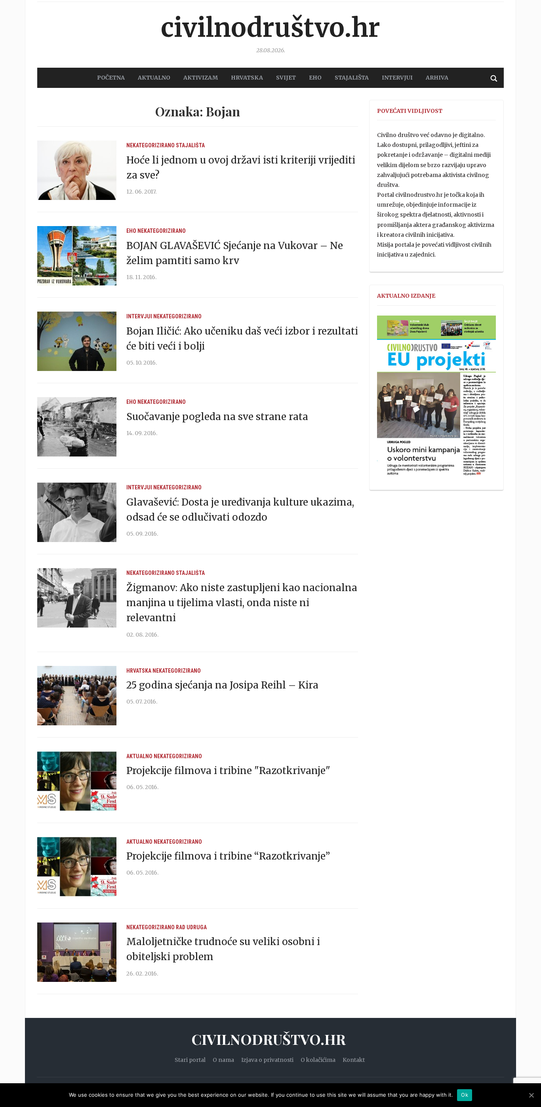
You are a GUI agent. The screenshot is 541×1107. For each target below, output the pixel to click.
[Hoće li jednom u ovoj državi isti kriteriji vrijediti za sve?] (76, 169)
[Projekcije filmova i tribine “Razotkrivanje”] (76, 866)
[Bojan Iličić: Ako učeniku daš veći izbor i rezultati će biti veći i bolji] (76, 340)
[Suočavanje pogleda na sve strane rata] (76, 426)
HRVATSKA (247, 77)
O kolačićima (318, 1059)
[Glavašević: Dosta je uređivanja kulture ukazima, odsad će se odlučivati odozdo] (76, 511)
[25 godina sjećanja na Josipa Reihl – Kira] (76, 695)
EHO (315, 77)
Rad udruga (191, 927)
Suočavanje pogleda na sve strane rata (217, 417)
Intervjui (397, 77)
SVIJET (286, 77)
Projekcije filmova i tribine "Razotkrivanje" (228, 771)
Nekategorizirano (150, 145)
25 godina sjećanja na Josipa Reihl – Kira (222, 685)
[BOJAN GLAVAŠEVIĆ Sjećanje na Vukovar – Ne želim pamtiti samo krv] (76, 255)
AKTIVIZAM (200, 77)
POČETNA (111, 77)
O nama (223, 1059)
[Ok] (531, 1095)
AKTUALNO (154, 77)
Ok (464, 1095)
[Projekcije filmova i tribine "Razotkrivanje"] (76, 780)
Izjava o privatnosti (267, 1059)
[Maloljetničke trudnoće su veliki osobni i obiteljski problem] (76, 951)
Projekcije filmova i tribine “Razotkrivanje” (228, 856)
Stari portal (190, 1059)
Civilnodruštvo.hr (270, 28)
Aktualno (139, 756)
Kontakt (354, 1059)
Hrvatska (138, 671)
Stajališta (190, 145)
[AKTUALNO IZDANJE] (436, 399)
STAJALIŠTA (352, 77)
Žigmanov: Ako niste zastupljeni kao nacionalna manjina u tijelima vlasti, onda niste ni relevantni (241, 603)
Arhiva (437, 77)
